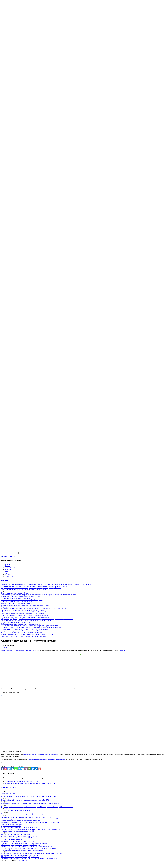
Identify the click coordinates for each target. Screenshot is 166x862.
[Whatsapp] (16, 768)
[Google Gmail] (39, 768)
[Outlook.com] (36, 768)
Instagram (123, 650)
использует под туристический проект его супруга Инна (46, 759)
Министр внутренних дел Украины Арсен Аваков (17, 650)
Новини (7, 566)
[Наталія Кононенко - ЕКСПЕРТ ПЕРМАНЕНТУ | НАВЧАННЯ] (83, 59)
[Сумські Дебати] (8, 557)
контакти (8, 574)
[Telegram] (19, 768)
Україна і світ (5, 647)
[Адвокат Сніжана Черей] (83, 29)
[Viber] (26, 768)
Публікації (8, 569)
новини (4, 580)
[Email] (29, 768)
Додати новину (10, 576)
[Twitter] (9, 768)
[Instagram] (5, 768)
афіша (6, 571)
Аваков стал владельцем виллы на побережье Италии (40, 754)
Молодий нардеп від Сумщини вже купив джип (21, 781)
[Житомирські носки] (83, 44)
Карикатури (8, 573)
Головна (7, 564)
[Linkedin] (12, 768)
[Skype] (22, 768)
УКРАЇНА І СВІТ (10, 567)
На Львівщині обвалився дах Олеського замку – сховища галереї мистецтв (30, 783)
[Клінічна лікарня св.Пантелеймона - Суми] (83, 14)
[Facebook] (2, 768)
